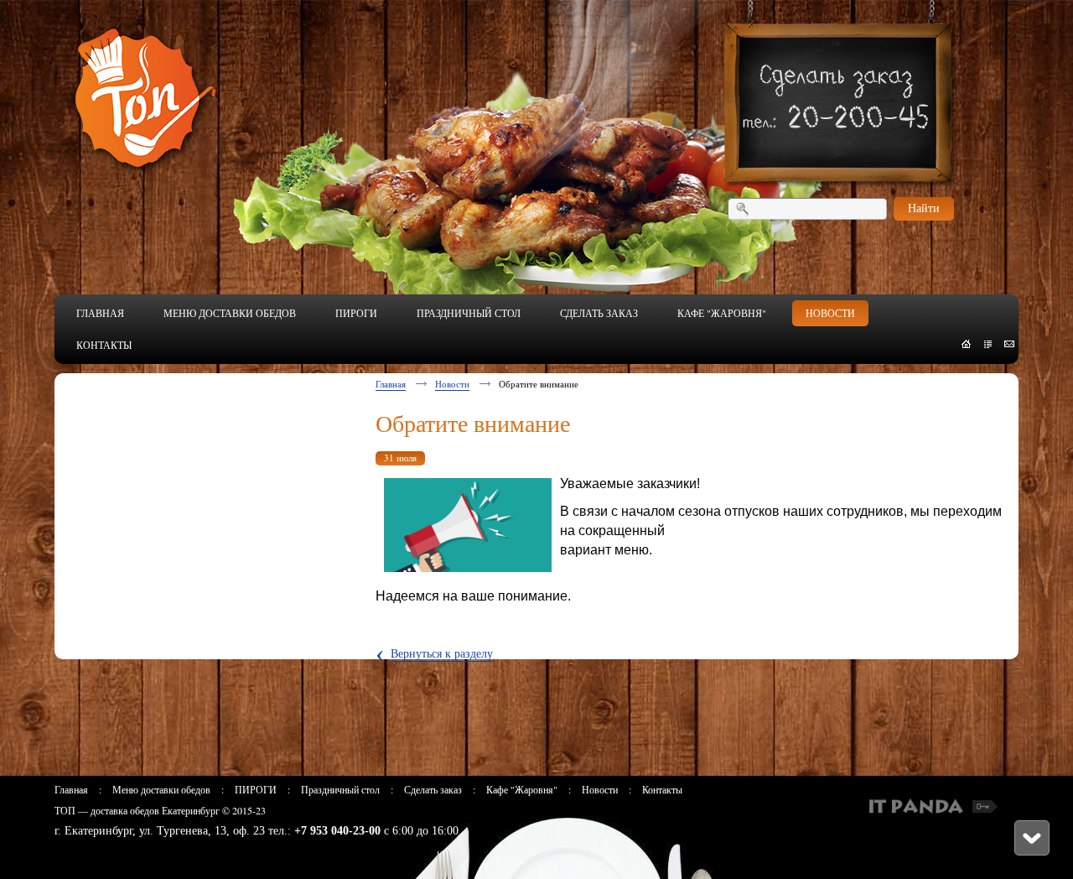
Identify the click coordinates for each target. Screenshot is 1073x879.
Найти (924, 208)
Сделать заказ (433, 789)
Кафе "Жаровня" (521, 789)
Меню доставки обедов (161, 789)
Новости (452, 383)
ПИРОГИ (256, 789)
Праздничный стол (340, 789)
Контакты (662, 789)
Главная (391, 383)
